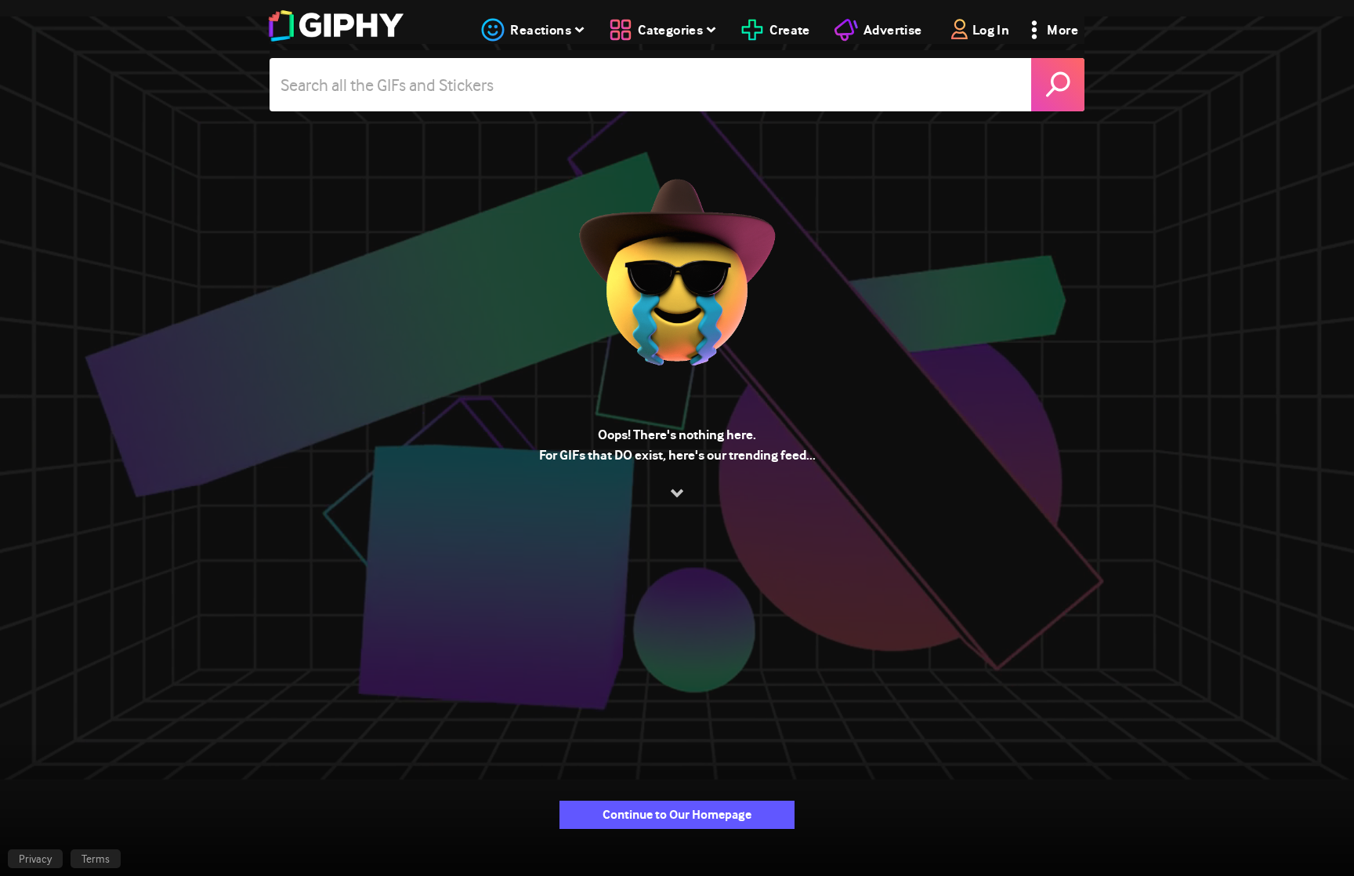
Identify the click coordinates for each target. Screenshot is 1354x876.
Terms (95, 858)
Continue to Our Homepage (677, 814)
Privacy (35, 858)
